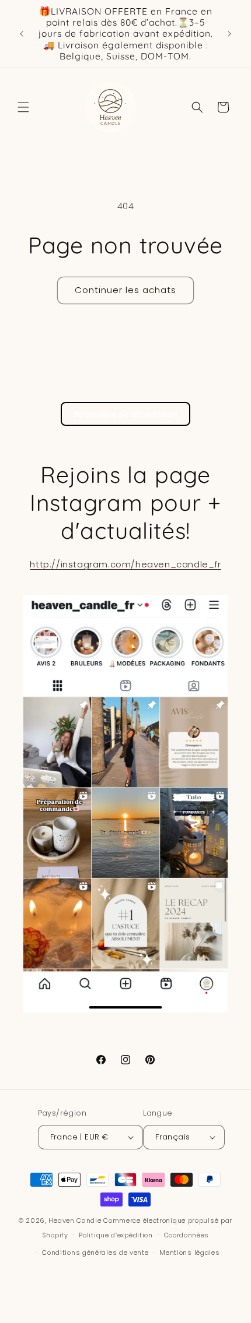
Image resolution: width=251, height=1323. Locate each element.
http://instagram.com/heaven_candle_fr (125, 564)
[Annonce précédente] (21, 34)
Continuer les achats (125, 290)
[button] (23, 107)
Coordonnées (187, 1235)
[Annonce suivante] (229, 34)
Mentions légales (189, 1252)
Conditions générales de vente (95, 1252)
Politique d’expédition (115, 1235)
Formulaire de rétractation (125, 414)
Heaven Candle (74, 1220)
